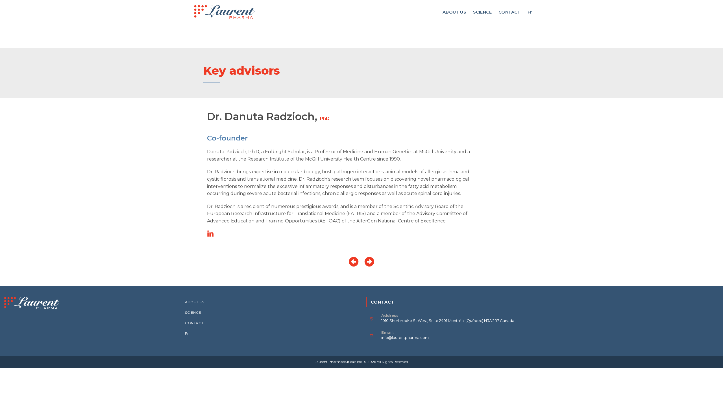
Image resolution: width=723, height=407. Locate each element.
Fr (187, 333)
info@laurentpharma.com (405, 337)
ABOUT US (194, 302)
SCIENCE (193, 312)
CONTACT (194, 323)
